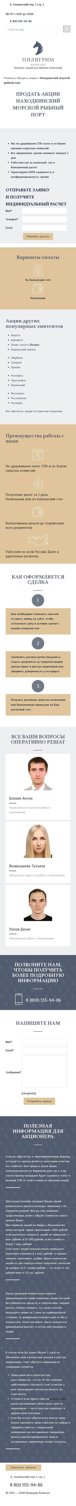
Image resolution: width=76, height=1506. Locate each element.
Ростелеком (18, 398)
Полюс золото (20, 345)
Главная (9, 78)
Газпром (16, 362)
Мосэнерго (17, 393)
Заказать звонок (23, 1467)
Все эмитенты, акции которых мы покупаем (34, 411)
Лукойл (15, 367)
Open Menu (67, 29)
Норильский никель (23, 349)
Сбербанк (17, 358)
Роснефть (17, 375)
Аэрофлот (17, 340)
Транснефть (18, 380)
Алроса (15, 335)
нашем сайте (58, 1399)
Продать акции (27, 78)
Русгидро (17, 403)
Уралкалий (18, 385)
